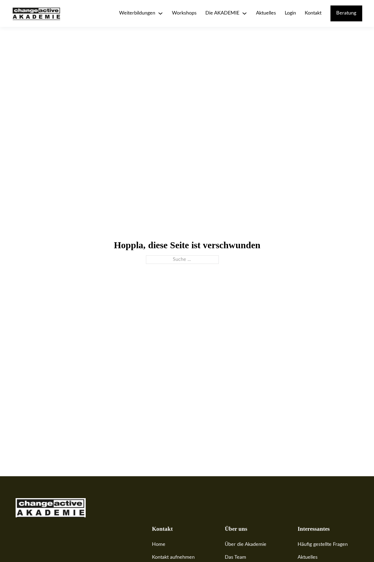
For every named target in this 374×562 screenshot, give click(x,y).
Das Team (235, 557)
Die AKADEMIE (222, 13)
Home (158, 544)
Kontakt (313, 13)
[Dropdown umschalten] (160, 13)
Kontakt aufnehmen (173, 557)
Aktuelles (266, 13)
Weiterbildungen (137, 13)
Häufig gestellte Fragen (323, 544)
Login (290, 13)
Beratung (346, 13)
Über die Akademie (245, 544)
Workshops (184, 13)
